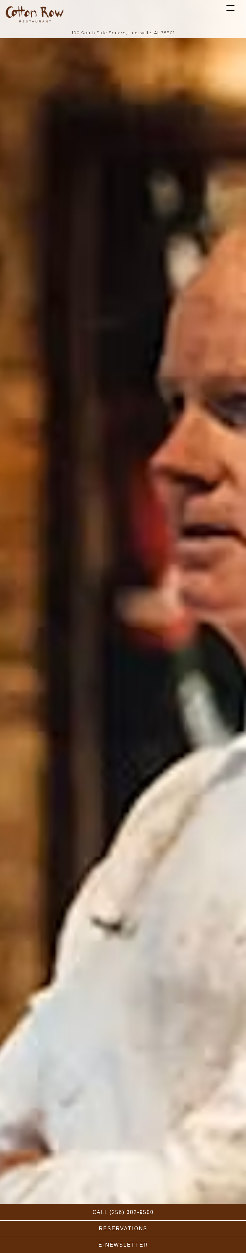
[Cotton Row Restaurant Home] (35, 14)
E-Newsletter (123, 1245)
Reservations (123, 1228)
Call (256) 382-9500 (123, 1212)
